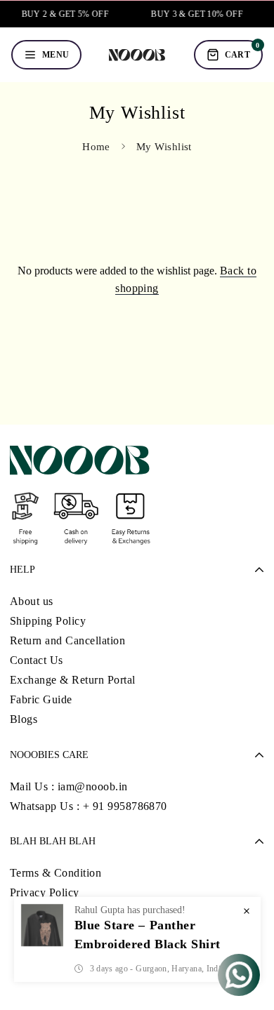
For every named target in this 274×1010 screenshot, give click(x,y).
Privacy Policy (44, 892)
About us (31, 601)
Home (96, 146)
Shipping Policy (48, 621)
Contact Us (36, 660)
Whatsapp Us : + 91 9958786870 (88, 806)
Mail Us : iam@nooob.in (69, 786)
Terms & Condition (55, 873)
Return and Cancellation (67, 640)
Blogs (23, 719)
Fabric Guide (41, 699)
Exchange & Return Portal (73, 680)
